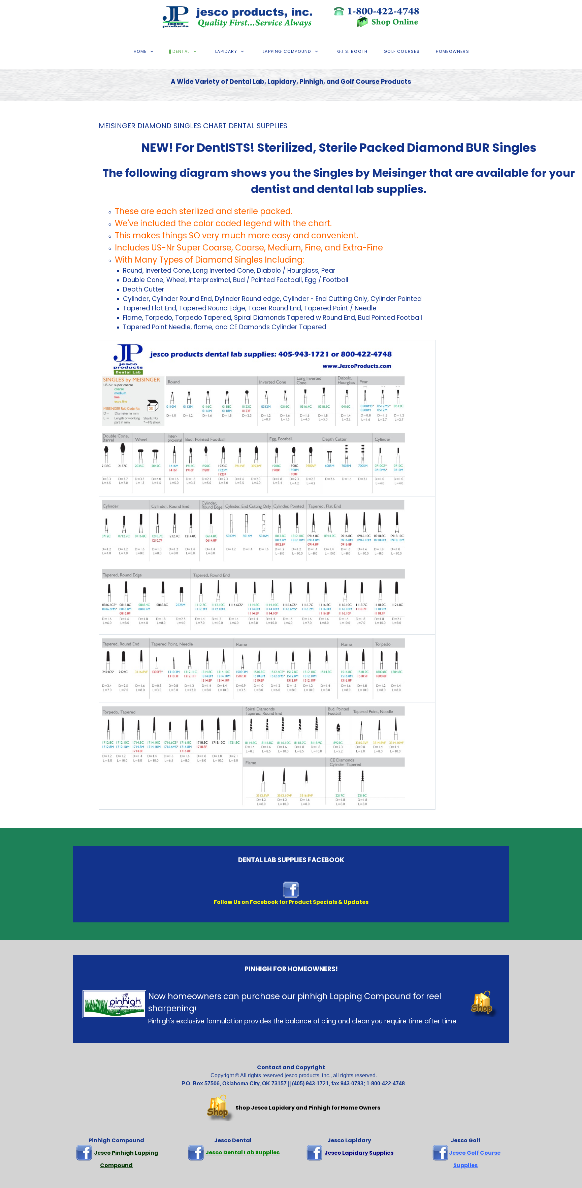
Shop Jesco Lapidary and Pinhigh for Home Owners (307, 1108)
